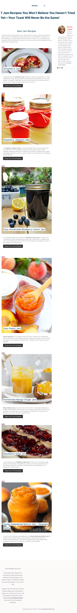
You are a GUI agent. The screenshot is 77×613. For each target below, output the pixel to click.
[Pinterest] (58, 68)
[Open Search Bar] (44, 5)
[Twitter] (62, 68)
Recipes (35, 6)
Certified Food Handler (64, 63)
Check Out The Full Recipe (13, 85)
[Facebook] (60, 68)
